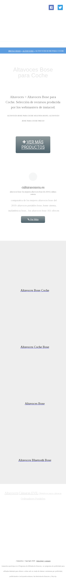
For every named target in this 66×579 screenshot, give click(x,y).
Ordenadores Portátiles (33, 498)
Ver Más (34, 219)
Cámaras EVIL (28, 493)
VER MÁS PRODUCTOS (33, 145)
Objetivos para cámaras (50, 493)
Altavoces (11, 493)
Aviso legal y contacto (43, 561)
